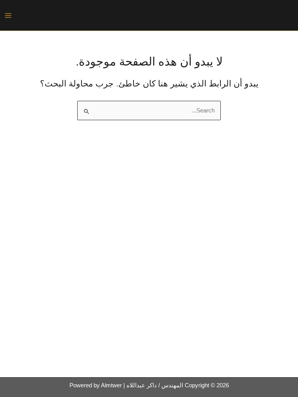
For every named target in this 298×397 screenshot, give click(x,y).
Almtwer (111, 385)
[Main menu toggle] (8, 15)
